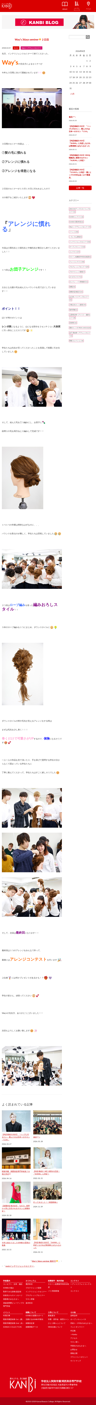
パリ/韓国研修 (53, 1291)
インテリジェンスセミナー (36, 1291)
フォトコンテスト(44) (76, 262)
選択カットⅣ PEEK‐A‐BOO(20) (79, 328)
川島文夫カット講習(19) (77, 305)
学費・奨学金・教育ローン (58, 1319)
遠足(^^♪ (36, 1137)
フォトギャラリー (77, 1327)
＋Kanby (73, 1334)
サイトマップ (75, 1361)
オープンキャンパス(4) (77, 247)
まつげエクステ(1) (75, 277)
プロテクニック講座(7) (77, 272)
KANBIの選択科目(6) (76, 222)
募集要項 (51, 1315)
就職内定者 (30, 1323)
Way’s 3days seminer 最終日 (44, 1261)
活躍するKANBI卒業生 (34, 1319)
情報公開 (73, 1353)
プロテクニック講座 (33, 1288)
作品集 (73, 1331)
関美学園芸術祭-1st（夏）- (13, 1319)
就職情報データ (32, 1327)
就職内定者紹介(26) (76, 292)
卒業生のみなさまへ (78, 1346)
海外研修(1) (73, 310)
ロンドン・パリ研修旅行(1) (78, 282)
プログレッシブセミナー (35, 1295)
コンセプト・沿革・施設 (12, 1284)
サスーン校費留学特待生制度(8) (80, 257)
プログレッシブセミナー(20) (79, 267)
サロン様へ (74, 1342)
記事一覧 (80, 188)
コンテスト (74, 1291)
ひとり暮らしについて (57, 1323)
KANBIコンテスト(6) (76, 217)
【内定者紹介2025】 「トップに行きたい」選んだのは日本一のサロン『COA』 (16, 1137)
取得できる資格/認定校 (12, 1291)
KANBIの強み (8, 1288)
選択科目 (29, 1284)
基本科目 (29, 1303)
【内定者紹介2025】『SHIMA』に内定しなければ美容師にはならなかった (47, 1245)
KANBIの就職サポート (34, 1315)
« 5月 (72, 94)
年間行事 (6, 1315)
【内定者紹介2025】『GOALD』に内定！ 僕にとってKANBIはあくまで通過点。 (80, 173)
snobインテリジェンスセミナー (20, 1266)
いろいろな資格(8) (75, 237)
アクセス (73, 1338)
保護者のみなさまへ (11, 1299)
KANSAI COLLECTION (12, 1327)
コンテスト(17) (74, 252)
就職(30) (72, 287)
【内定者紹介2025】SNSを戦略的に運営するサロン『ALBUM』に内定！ (79, 157)
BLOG (16, 48)
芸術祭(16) (73, 323)
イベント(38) (73, 232)
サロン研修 (30, 1299)
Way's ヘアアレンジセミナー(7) (79, 227)
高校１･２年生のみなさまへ (81, 1323)
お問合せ (73, 1349)
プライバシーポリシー (79, 1357)
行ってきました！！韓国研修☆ (45, 1202)
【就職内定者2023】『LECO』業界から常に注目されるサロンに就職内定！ (16, 1208)
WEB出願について (55, 1327)
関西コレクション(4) (76, 341)
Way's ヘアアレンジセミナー (31, 48)
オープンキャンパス (78, 1319)
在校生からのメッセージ (12, 1295)
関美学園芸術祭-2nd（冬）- (14, 1323)
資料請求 (73, 1315)
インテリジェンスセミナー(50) (79, 242)
